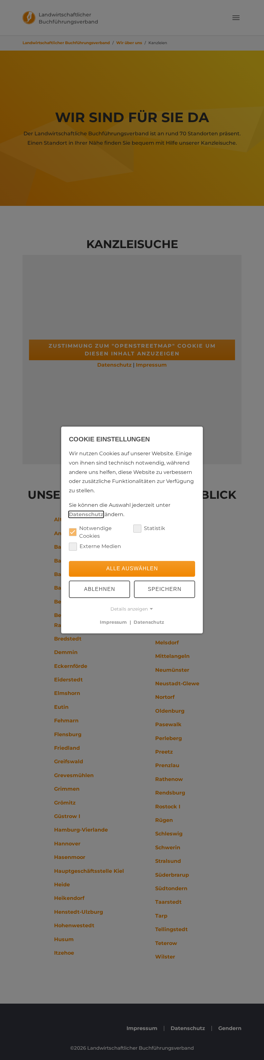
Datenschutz (86, 514)
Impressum (113, 622)
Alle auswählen (132, 568)
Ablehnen (99, 589)
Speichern (165, 589)
